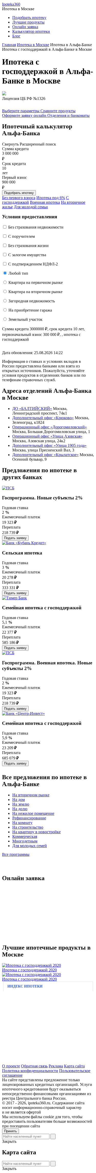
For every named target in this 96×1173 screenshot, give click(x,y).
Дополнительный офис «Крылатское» (45, 454)
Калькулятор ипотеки (31, 31)
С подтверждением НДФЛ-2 (33, 264)
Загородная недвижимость (31, 301)
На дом (18, 799)
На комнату (22, 822)
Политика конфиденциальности (30, 1070)
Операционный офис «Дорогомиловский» (49, 427)
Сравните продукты (58, 111)
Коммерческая (24, 836)
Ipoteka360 (11, 4)
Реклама (56, 1066)
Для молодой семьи (31, 207)
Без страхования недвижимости (35, 227)
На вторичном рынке (30, 795)
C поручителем (21, 236)
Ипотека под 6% (50, 198)
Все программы (15, 854)
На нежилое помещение (33, 813)
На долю (19, 809)
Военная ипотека (45, 202)
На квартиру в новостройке (36, 832)
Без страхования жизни (28, 245)
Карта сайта (74, 1066)
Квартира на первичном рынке (35, 282)
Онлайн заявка (25, 27)
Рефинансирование (29, 818)
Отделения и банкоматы (68, 115)
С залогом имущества (27, 255)
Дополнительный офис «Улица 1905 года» (49, 445)
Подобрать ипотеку (29, 17)
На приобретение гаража (30, 310)
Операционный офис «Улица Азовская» (47, 436)
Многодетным (24, 841)
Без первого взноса (18, 198)
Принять (10, 1131)
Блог (16, 36)
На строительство (27, 827)
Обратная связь (34, 1066)
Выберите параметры (21, 111)
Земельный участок (25, 319)
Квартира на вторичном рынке (35, 292)
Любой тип (18, 273)
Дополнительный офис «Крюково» (43, 418)
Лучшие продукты (28, 22)
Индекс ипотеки (24, 986)
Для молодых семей (29, 845)
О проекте (11, 1066)
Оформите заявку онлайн (24, 115)
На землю (20, 804)
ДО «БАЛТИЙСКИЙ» (32, 408)
